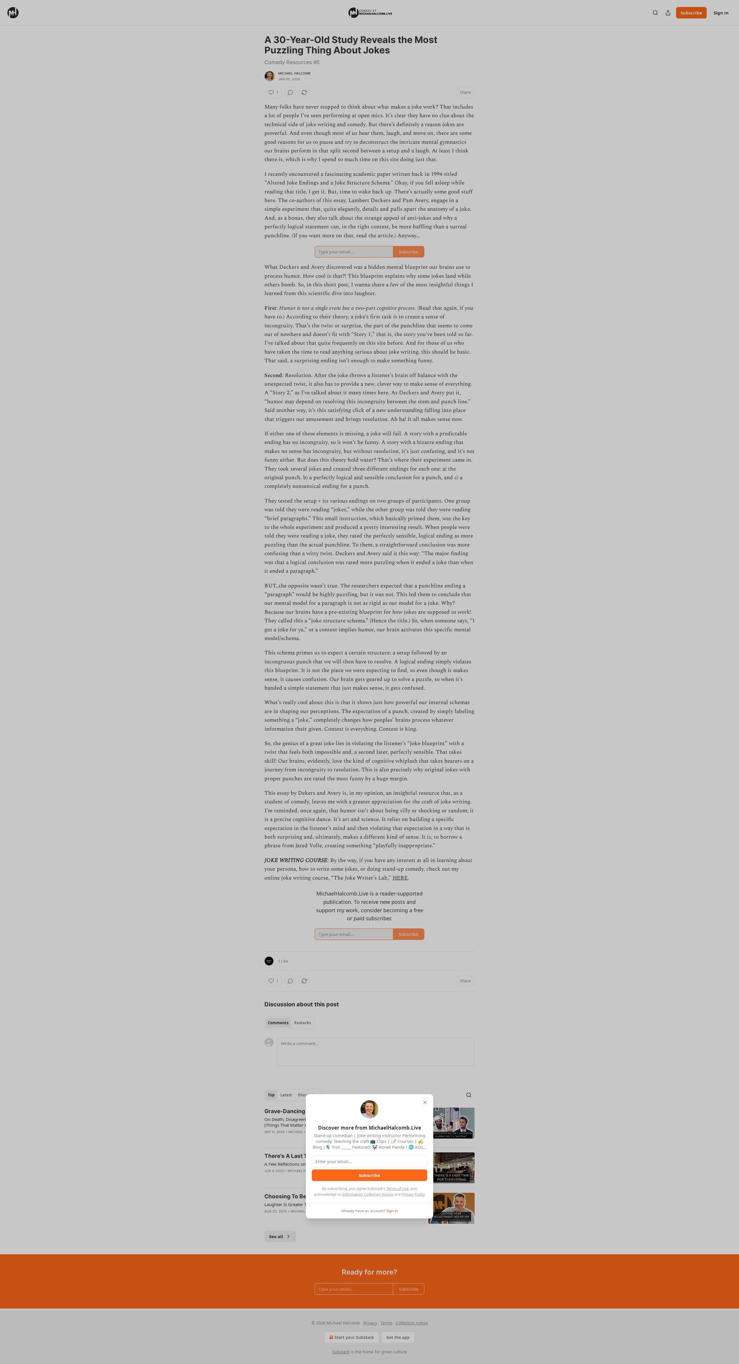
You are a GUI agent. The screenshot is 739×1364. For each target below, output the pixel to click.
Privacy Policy (413, 1194)
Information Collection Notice (367, 1194)
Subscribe (369, 1175)
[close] (425, 1102)
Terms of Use (397, 1188)
